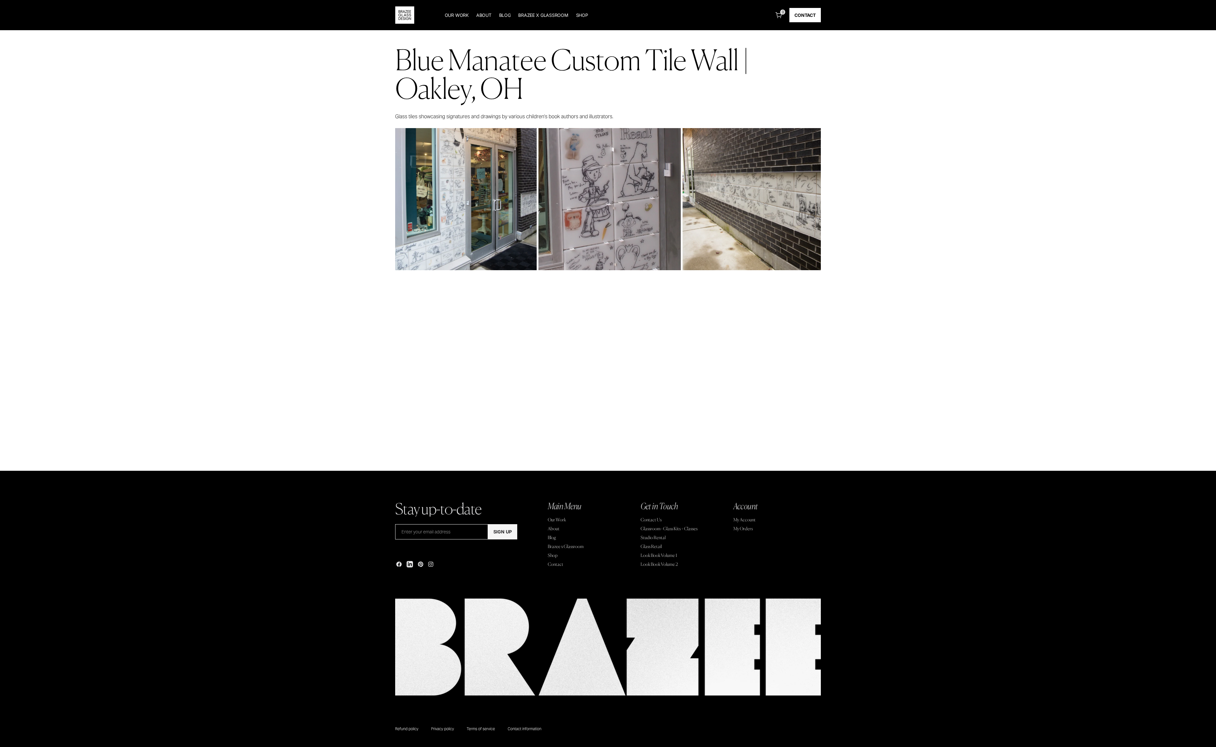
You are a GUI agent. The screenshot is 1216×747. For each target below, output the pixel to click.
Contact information (524, 728)
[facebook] (399, 564)
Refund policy (406, 728)
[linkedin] (410, 564)
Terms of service (481, 728)
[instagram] (431, 564)
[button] (777, 15)
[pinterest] (420, 564)
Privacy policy (442, 728)
